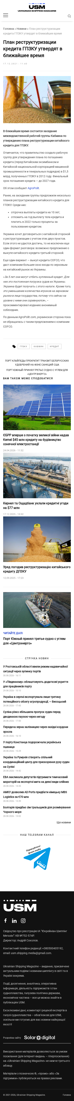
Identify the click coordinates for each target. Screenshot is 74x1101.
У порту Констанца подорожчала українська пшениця (32, 745)
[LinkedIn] (14, 920)
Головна (8, 28)
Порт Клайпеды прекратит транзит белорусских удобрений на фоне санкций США (37, 362)
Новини (21, 28)
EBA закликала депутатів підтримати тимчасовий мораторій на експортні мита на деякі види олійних (36, 779)
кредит (54, 347)
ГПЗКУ (23, 347)
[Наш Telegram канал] (37, 858)
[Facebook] (5, 920)
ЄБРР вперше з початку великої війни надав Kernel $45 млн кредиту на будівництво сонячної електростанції (36, 439)
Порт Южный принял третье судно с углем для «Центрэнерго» (37, 372)
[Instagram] (23, 920)
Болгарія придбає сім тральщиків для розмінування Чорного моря (37, 810)
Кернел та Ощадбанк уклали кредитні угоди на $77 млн (35, 505)
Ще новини (64, 822)
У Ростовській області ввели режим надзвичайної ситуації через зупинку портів (35, 669)
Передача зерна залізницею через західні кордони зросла (35, 729)
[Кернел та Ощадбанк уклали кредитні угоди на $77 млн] (37, 475)
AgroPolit (33, 188)
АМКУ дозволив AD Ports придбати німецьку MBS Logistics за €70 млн (35, 794)
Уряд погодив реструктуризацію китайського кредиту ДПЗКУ (36, 569)
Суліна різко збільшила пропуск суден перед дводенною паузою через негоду (31, 714)
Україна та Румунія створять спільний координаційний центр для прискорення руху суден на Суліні (36, 762)
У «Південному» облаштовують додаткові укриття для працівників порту (35, 684)
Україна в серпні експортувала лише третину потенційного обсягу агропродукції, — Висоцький (34, 699)
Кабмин (39, 347)
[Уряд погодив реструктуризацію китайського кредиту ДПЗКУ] (37, 539)
